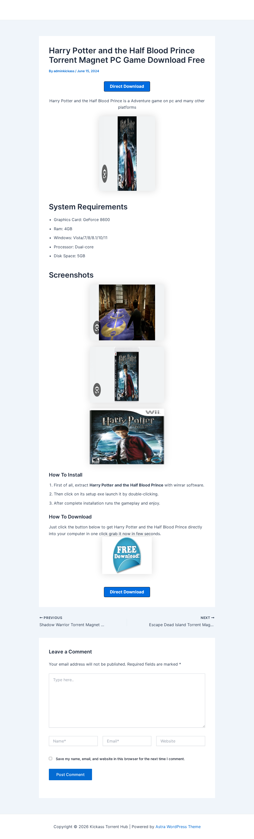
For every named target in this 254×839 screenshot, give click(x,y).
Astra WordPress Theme (178, 826)
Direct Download (127, 86)
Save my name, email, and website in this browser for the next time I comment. (120, 759)
